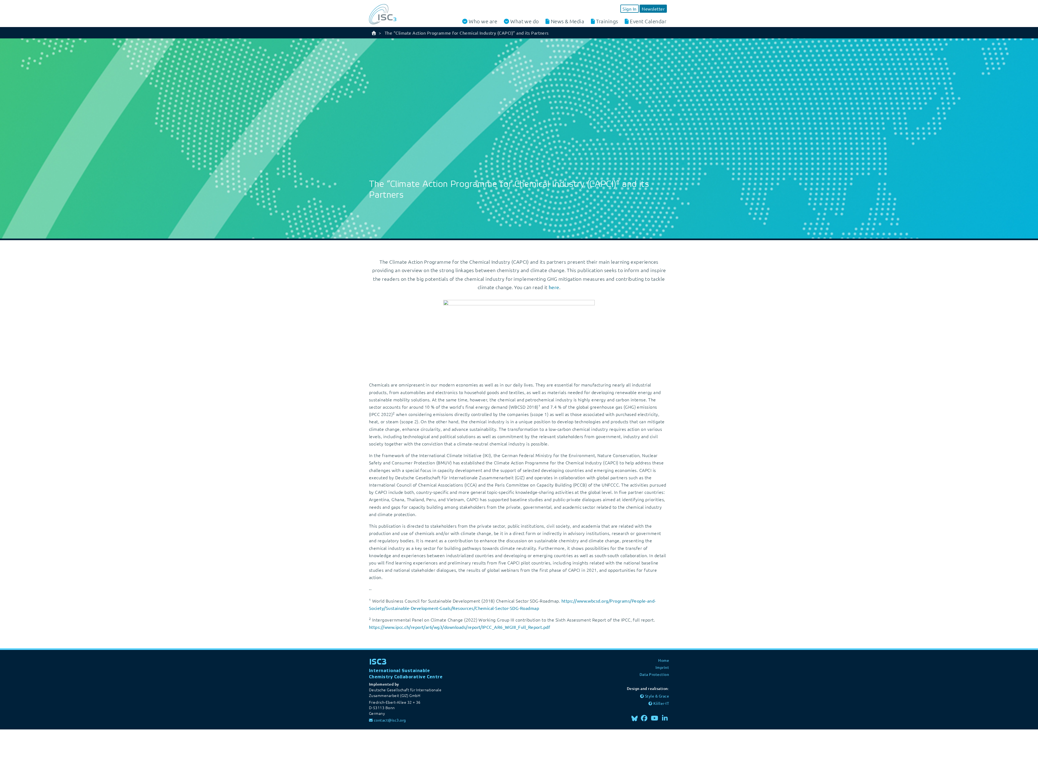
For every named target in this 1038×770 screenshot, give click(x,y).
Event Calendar (648, 21)
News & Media (567, 21)
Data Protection (654, 674)
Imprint (662, 667)
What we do (524, 21)
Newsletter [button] (653, 8)
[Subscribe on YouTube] (655, 718)
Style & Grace (657, 695)
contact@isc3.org (390, 720)
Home (663, 660)
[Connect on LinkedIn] (665, 718)
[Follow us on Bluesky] (634, 718)
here (554, 287)
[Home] (374, 32)
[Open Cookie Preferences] (40, 749)
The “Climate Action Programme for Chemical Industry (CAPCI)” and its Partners (467, 32)
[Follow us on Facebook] (644, 718)
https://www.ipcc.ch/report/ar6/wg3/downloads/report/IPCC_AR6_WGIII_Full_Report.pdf (459, 627)
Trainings (607, 21)
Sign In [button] (629, 8)
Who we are (483, 21)
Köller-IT (661, 703)
